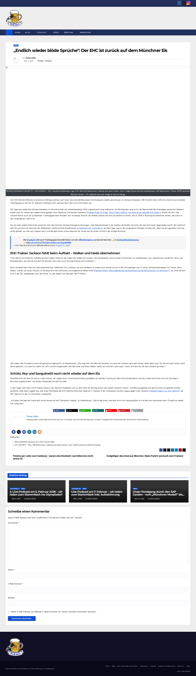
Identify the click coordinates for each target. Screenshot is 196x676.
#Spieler (48, 61)
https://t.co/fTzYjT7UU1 (36, 242)
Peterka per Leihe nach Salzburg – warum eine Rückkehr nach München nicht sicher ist (53, 457)
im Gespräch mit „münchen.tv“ (90, 228)
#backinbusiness (131, 240)
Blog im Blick (14, 488)
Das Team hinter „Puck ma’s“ (127, 666)
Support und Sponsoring (166, 666)
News (16, 45)
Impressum (85, 32)
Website (11, 598)
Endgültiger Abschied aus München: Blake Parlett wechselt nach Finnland (145, 456)
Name (11, 570)
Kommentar (14, 523)
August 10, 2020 (63, 245)
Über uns (69, 32)
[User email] (40, 432)
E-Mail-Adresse (15, 584)
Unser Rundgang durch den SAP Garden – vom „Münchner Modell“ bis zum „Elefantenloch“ (157, 494)
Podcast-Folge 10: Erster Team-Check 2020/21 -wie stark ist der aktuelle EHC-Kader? (124, 212)
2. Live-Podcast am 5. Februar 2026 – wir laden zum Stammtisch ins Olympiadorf (36, 493)
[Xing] (29, 432)
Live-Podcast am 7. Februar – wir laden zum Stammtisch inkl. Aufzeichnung (96, 493)
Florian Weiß (31, 58)
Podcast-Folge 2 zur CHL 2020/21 (164, 391)
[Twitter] (19, 432)
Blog (28, 32)
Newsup (39, 669)
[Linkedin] (34, 432)
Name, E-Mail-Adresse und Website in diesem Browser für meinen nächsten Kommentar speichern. (53, 612)
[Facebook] (14, 432)
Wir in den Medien (183, 671)
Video (56, 32)
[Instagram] (24, 432)
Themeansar (49, 669)
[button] (188, 32)
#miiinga (120, 240)
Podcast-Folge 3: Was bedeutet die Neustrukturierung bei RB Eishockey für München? (131, 270)
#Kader (41, 61)
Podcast (42, 32)
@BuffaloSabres (86, 240)
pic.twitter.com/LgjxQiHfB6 (59, 242)
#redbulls (31, 240)
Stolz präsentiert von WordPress (17, 669)
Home (17, 32)
